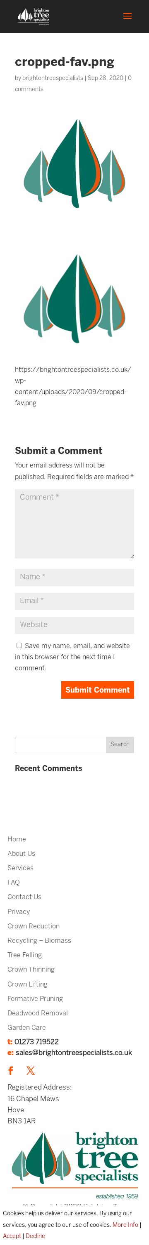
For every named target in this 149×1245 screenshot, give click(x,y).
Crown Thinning (31, 970)
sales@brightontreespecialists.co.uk (74, 1053)
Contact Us (24, 897)
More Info (125, 1225)
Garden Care (26, 1028)
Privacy (18, 912)
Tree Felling (24, 955)
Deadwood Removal (37, 1013)
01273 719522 (36, 1042)
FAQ (13, 883)
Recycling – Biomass (39, 941)
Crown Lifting (27, 985)
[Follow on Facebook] (10, 1070)
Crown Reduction (33, 926)
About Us (21, 854)
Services (20, 868)
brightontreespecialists (52, 78)
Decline (35, 1236)
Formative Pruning (35, 999)
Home (16, 839)
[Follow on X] (30, 1070)
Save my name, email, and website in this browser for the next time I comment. (72, 657)
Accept (12, 1236)
